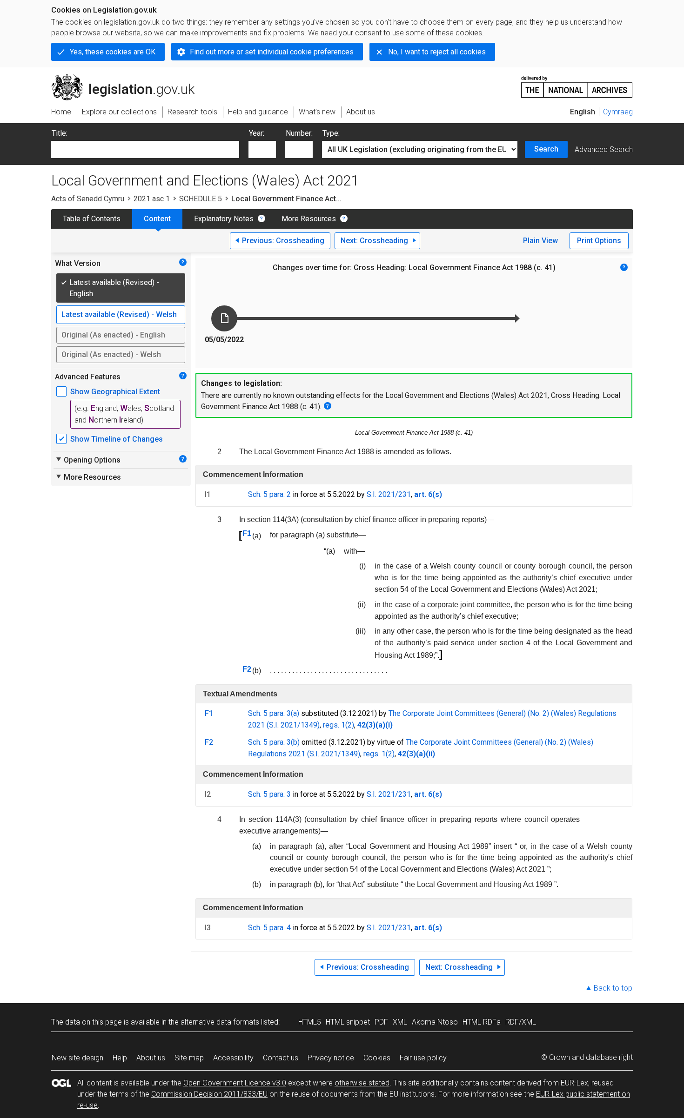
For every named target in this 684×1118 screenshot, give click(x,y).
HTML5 (309, 1022)
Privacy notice (331, 1057)
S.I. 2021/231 (389, 494)
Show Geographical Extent (115, 391)
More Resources (309, 218)
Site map (189, 1057)
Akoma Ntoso (435, 1022)
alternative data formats (220, 1022)
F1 (246, 533)
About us (150, 1057)
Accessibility (233, 1057)
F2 (246, 669)
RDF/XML (520, 1022)
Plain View (540, 240)
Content (157, 218)
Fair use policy (423, 1057)
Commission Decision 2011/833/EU (209, 1094)
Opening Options (88, 459)
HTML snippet (348, 1022)
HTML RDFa (482, 1022)
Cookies (376, 1057)
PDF (381, 1022)
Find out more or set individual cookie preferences (272, 51)
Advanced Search (604, 149)
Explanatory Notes (224, 218)
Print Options (599, 240)
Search (546, 149)
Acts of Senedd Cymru (87, 198)
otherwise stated (362, 1082)
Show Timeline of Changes (116, 439)
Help (120, 1057)
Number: (299, 133)
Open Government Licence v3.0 (234, 1082)
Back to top (613, 988)
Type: (331, 133)
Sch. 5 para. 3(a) (273, 713)
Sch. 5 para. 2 (269, 494)
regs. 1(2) (338, 725)
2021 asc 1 (152, 198)
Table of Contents (92, 218)
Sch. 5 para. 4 (269, 927)
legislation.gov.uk (128, 77)
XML (400, 1022)
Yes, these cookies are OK (112, 51)
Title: (59, 133)
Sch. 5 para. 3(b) (274, 742)
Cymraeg (618, 111)
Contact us (280, 1057)
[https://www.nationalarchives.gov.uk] (577, 83)
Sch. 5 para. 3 (269, 794)
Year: (256, 133)
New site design (77, 1057)
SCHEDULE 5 (200, 198)
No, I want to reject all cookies (437, 51)
